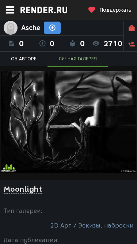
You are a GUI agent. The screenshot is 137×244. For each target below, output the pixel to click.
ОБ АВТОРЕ (24, 58)
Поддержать (115, 10)
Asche (30, 28)
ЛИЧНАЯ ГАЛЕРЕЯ (77, 58)
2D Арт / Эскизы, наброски (91, 225)
